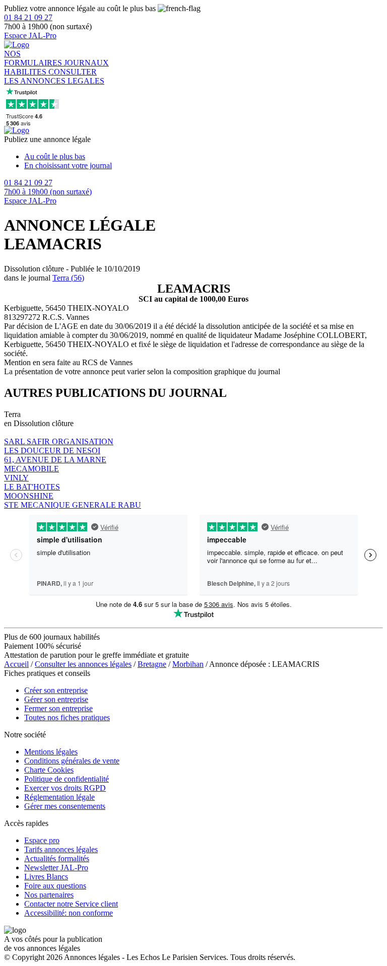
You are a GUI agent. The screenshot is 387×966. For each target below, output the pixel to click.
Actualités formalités (56, 858)
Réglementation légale (59, 797)
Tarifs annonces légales (61, 849)
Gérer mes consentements (64, 806)
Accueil (16, 664)
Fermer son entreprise (58, 708)
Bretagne (152, 664)
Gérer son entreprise (56, 699)
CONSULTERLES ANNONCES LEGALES (54, 76)
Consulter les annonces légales (83, 664)
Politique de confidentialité (66, 779)
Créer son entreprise (56, 690)
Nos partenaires (49, 894)
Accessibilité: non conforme (68, 913)
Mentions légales (51, 751)
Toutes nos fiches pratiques (67, 717)
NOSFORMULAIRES (34, 58)
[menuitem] (203, 156)
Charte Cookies (49, 770)
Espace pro (41, 840)
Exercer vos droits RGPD (65, 788)
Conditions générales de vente (71, 760)
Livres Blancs (46, 876)
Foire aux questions (55, 885)
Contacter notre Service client (71, 904)
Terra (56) (68, 277)
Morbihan (188, 664)
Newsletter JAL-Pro (56, 867)
